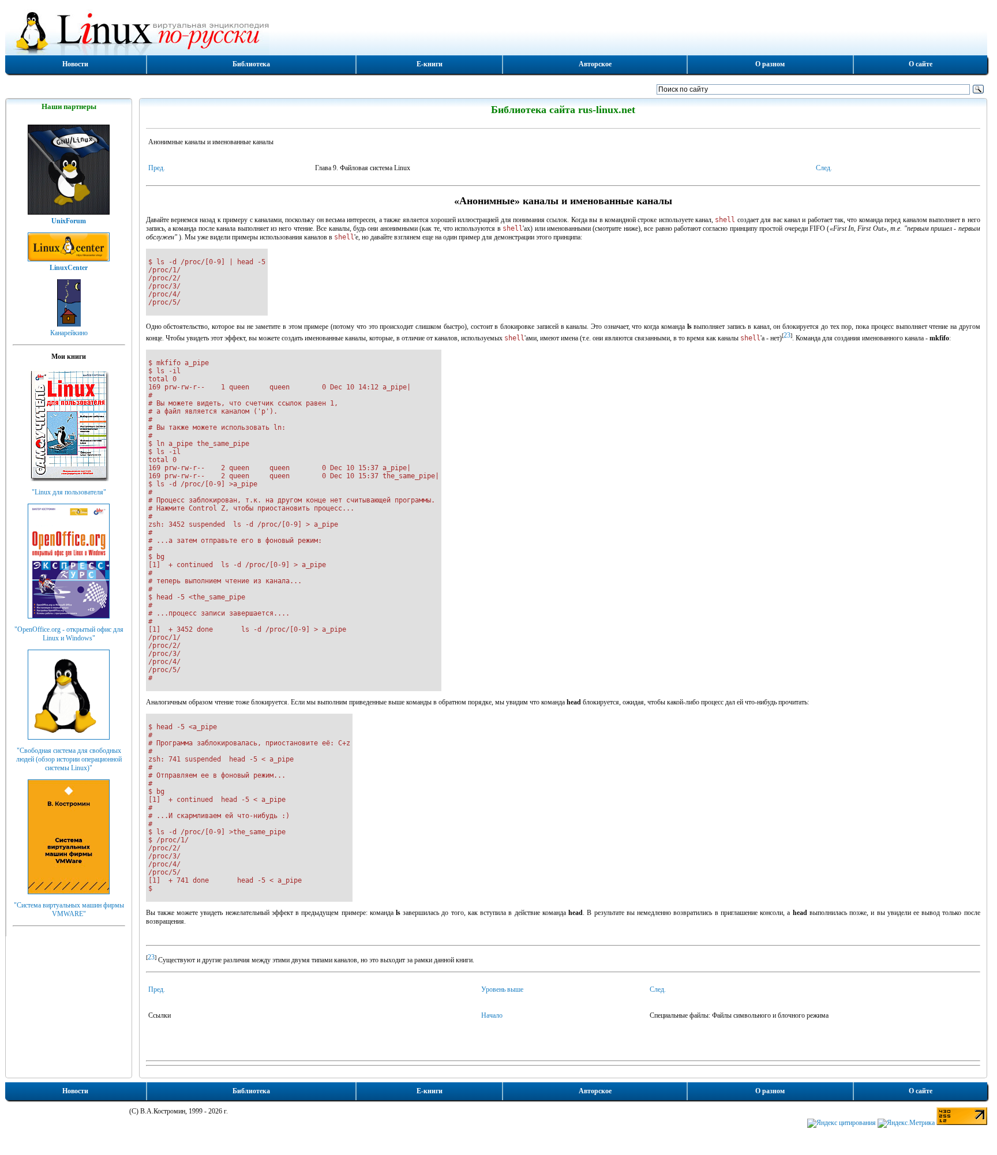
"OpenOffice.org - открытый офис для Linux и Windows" (68, 633)
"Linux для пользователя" (69, 492)
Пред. (156, 168)
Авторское (595, 64)
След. (824, 168)
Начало (492, 1015)
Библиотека (251, 64)
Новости (75, 64)
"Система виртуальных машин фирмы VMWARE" (69, 909)
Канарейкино (69, 333)
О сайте (920, 64)
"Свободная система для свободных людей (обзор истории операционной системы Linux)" (69, 759)
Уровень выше (502, 989)
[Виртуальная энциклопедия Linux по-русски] (496, 31)
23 (787, 335)
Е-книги (430, 64)
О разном (770, 64)
